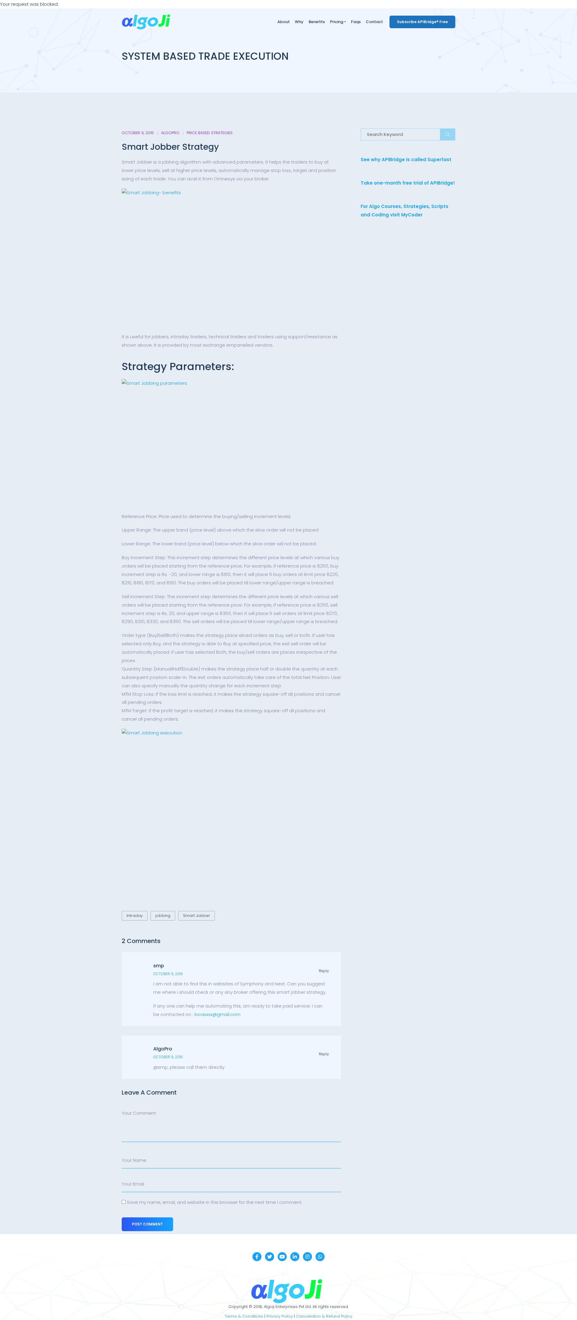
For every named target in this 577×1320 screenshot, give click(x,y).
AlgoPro (170, 132)
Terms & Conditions (244, 1316)
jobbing (162, 915)
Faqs (356, 22)
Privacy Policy (280, 1316)
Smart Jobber (196, 915)
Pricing (336, 22)
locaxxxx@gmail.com (217, 1014)
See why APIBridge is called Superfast (406, 159)
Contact (374, 22)
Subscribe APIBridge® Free (422, 21)
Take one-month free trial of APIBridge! (408, 183)
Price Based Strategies (210, 132)
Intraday (135, 915)
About (283, 22)
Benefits (317, 22)
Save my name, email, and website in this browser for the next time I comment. (214, 1202)
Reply (324, 970)
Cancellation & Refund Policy (324, 1316)
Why (299, 22)
